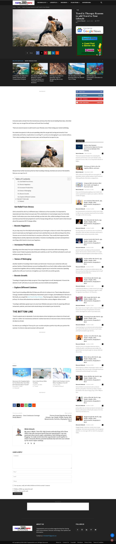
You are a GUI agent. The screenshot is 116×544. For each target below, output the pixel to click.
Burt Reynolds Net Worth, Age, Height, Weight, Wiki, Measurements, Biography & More (93, 223)
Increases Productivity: (26, 187)
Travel (18, 7)
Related (22, 201)
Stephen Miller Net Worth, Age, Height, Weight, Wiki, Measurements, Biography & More (93, 261)
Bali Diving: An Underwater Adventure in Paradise (94, 77)
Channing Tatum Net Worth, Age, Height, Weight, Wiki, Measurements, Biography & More (93, 319)
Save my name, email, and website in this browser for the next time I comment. (32, 485)
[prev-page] (100, 61)
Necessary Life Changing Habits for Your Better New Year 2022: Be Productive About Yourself (21, 382)
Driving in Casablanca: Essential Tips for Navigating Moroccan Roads (56, 78)
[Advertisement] (42, 105)
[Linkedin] (53, 53)
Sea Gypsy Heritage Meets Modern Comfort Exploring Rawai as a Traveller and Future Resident (39, 79)
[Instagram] (82, 530)
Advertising (86, 3)
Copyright (73, 542)
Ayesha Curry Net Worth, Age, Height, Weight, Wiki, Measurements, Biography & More (92, 339)
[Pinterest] (45, 53)
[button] (101, 3)
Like (101, 91)
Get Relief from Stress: (26, 181)
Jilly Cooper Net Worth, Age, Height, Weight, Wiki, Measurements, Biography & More (92, 300)
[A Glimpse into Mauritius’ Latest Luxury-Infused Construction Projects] (21, 69)
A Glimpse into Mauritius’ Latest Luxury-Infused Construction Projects (20, 77)
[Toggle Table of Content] (68, 178)
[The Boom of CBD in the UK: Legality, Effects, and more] (79, 168)
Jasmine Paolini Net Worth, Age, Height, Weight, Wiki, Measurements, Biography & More (93, 242)
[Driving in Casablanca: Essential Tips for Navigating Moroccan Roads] (58, 69)
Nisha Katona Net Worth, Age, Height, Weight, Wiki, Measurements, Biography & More (92, 360)
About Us (58, 542)
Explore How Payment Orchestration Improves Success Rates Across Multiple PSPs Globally (93, 148)
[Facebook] (37, 53)
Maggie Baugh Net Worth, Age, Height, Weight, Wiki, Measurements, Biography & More (93, 419)
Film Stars (74, 3)
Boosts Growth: (24, 193)
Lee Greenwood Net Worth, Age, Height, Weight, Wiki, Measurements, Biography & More (93, 203)
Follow (100, 95)
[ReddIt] (57, 53)
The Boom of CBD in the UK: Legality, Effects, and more (92, 167)
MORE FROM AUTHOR (31, 61)
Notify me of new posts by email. (21, 491)
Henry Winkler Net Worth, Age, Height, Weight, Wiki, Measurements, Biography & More (93, 379)
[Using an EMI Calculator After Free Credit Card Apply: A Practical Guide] (79, 184)
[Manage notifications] (112, 540)
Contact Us (66, 542)
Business (64, 3)
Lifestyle (53, 3)
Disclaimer (80, 542)
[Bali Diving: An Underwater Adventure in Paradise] (95, 69)
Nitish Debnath (81, 21)
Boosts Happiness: (25, 184)
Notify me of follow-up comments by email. (23, 489)
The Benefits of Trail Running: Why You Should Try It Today (76, 77)
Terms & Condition (98, 542)
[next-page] (102, 61)
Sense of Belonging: (25, 190)
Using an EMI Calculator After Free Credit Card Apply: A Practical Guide (92, 185)
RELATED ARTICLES (18, 61)
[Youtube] (95, 530)
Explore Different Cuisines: (27, 197)
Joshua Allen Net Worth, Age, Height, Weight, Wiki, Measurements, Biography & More (92, 400)
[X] (41, 53)
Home (14, 7)
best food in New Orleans (35, 297)
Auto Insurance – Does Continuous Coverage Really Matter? (26, 416)
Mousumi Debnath (80, 209)
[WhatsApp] (49, 53)
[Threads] (34, 443)
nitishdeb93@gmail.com (49, 535)
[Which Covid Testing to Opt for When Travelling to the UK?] (62, 373)
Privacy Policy (88, 542)
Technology (41, 3)
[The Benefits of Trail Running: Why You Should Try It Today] (76, 69)
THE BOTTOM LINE (23, 199)
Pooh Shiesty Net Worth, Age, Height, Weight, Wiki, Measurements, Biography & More (92, 281)
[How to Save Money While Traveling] (42, 373)
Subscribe (99, 102)
